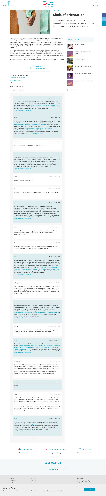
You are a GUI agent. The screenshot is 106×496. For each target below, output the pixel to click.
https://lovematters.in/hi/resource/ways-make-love (38, 128)
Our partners (11, 478)
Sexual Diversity (57, 10)
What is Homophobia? (81, 59)
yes (14, 90)
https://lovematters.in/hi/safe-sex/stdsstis (42, 424)
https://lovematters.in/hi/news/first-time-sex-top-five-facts (30, 124)
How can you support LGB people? (84, 81)
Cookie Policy (60, 491)
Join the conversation (39, 68)
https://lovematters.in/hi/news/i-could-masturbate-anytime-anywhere (40, 269)
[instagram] (86, 481)
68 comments (37, 66)
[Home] (48, 5)
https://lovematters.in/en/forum (22, 110)
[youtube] (89, 481)
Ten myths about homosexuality (83, 66)
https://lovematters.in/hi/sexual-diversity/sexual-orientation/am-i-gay (33, 311)
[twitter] (82, 481)
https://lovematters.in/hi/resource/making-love (27, 130)
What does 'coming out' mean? (83, 73)
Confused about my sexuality (17, 78)
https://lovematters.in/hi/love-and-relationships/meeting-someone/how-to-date (35, 312)
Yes (90, 489)
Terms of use (11, 483)
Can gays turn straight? (16, 80)
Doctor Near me (12, 480)
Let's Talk (33, 480)
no (21, 90)
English (47, 6)
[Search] (104, 3)
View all (73, 90)
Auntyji (15, 154)
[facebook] (78, 481)
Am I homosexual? (79, 44)
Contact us (33, 483)
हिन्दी (52, 6)
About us (33, 478)
